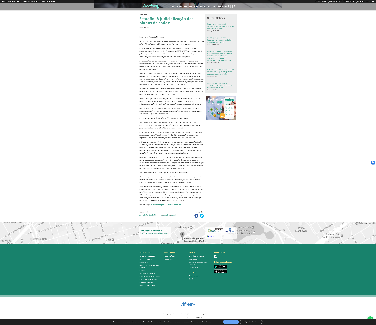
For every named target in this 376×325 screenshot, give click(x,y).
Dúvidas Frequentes (146, 282)
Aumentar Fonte (335, 2)
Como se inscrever (145, 259)
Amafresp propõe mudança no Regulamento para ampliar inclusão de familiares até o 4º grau (220, 40)
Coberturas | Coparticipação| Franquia (149, 266)
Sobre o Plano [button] (176, 6)
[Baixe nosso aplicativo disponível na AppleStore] (225, 271)
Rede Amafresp (169, 256)
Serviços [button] (202, 6)
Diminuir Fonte (350, 2)
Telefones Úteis (194, 276)
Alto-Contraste (322, 2)
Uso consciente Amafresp (148, 279)
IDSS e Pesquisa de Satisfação (149, 276)
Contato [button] (211, 6)
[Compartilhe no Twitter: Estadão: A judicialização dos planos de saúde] (202, 216)
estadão (174, 215)
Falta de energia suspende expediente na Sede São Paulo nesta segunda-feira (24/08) (220, 26)
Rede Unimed (168, 259)
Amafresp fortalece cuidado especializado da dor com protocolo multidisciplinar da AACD (220, 85)
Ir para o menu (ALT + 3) (48, 1)
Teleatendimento (194, 267)
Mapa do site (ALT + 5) (367, 1)
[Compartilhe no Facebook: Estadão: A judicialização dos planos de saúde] (196, 216)
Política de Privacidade (147, 285)
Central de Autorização (196, 256)
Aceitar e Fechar (231, 322)
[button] (224, 6)
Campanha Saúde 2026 (147, 256)
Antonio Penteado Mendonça (150, 215)
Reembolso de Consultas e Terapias (198, 263)
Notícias (143, 15)
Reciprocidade (193, 259)
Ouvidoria (192, 279)
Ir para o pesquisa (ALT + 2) (29, 1)
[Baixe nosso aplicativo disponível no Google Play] (225, 266)
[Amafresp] (151, 6)
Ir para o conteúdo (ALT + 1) (10, 1)
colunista (166, 215)
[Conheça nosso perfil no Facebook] (225, 256)
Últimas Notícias (216, 17)
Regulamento (143, 262)
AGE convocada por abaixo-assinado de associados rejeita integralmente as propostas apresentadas (220, 71)
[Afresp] (188, 304)
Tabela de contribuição (147, 273)
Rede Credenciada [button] (190, 6)
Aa (358, 2)
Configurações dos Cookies (251, 322)
